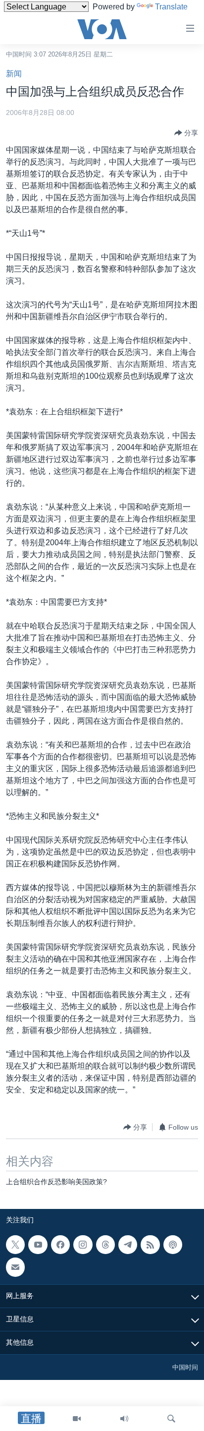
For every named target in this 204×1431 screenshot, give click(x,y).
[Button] (186, 133)
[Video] (77, 1418)
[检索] (171, 1418)
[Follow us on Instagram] (82, 1244)
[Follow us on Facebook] (60, 1244)
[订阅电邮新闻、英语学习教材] (15, 1267)
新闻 (14, 73)
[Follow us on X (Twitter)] (15, 1244)
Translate (171, 6)
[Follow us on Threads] (105, 1244)
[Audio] (124, 1418)
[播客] (172, 1244)
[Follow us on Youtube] (37, 1244)
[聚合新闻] (150, 1244)
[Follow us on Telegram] (127, 1244)
